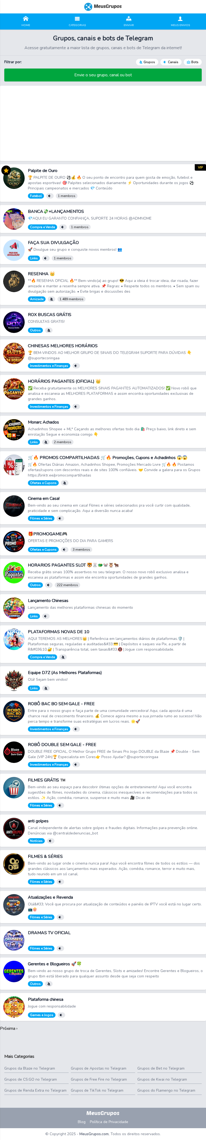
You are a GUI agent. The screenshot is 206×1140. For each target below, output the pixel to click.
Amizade (36, 299)
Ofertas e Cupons (43, 483)
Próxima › (8, 1028)
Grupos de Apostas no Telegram (98, 1068)
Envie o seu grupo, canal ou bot (103, 75)
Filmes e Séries (41, 518)
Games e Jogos (41, 1015)
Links (34, 258)
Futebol (36, 196)
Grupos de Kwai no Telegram (162, 1079)
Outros (35, 330)
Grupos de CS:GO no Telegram (30, 1079)
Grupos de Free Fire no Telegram (99, 1079)
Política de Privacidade (109, 1121)
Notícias (36, 841)
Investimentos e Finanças (49, 366)
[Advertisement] (103, 123)
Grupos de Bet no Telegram (161, 1068)
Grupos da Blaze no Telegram (29, 1068)
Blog (82, 1121)
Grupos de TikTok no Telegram (97, 1090)
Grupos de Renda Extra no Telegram (35, 1090)
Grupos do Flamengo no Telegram (166, 1090)
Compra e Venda (42, 227)
